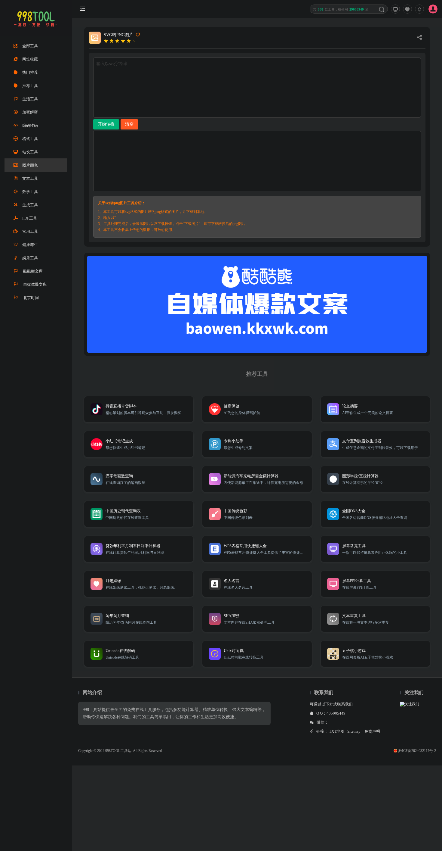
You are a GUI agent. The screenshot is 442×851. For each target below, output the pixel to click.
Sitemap (354, 731)
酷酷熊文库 (32, 271)
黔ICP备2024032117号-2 (417, 751)
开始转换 (106, 124)
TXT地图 (336, 731)
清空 (129, 124)
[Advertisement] (180, 807)
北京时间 (30, 297)
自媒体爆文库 (34, 284)
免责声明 (372, 731)
